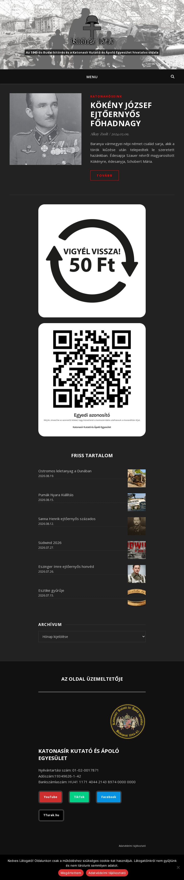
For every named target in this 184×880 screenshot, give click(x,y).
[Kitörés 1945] (92, 30)
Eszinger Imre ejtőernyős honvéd (66, 566)
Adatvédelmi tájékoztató (132, 845)
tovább (105, 175)
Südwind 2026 (50, 542)
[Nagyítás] (139, 329)
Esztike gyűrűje (51, 590)
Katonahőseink (106, 96)
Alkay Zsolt (99, 133)
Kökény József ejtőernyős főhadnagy (121, 114)
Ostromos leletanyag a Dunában (65, 470)
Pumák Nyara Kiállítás (56, 494)
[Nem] (178, 867)
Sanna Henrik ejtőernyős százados (67, 518)
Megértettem (71, 873)
